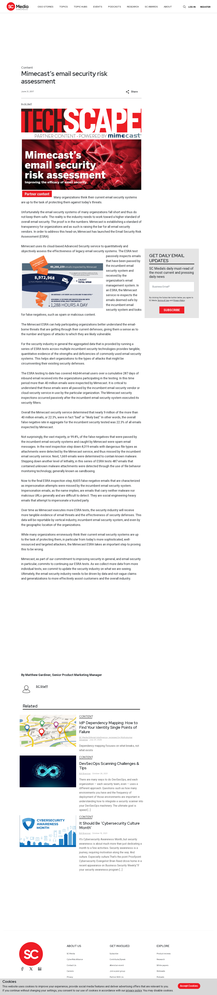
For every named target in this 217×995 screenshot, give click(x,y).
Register (205, 7)
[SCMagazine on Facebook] (22, 969)
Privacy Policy (179, 300)
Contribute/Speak (117, 959)
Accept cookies (189, 985)
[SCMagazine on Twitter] (31, 969)
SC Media (71, 953)
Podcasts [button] (114, 6)
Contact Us (71, 965)
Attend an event (117, 965)
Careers (70, 971)
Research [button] (133, 6)
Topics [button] (63, 6)
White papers (162, 965)
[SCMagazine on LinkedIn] (40, 969)
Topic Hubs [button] (80, 6)
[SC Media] (17, 6)
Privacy (70, 977)
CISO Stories (45, 6)
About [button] (168, 6)
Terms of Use (163, 300)
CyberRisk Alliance (75, 959)
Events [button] (97, 6)
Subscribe (172, 310)
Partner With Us (116, 977)
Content (27, 67)
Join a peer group (117, 971)
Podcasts (160, 977)
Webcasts (161, 971)
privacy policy (134, 990)
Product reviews (164, 953)
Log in (192, 7)
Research (161, 959)
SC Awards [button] (151, 6)
